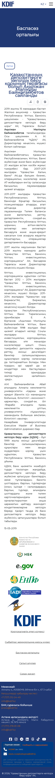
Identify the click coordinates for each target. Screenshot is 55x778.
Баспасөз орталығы (27, 653)
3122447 (11, 749)
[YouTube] (44, 739)
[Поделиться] (31, 102)
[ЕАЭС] (16, 600)
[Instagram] (16, 739)
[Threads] (33, 739)
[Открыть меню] (51, 4)
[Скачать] (38, 102)
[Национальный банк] (24, 537)
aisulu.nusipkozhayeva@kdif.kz (22, 754)
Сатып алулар (27, 663)
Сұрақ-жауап (27, 674)
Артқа (9, 66)
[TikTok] (38, 739)
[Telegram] (22, 739)
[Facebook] (11, 739)
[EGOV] (25, 565)
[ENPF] (24, 574)
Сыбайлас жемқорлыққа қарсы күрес (27, 642)
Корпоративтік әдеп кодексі (27, 631)
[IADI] (24, 586)
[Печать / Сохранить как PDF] (45, 102)
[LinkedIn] (27, 739)
